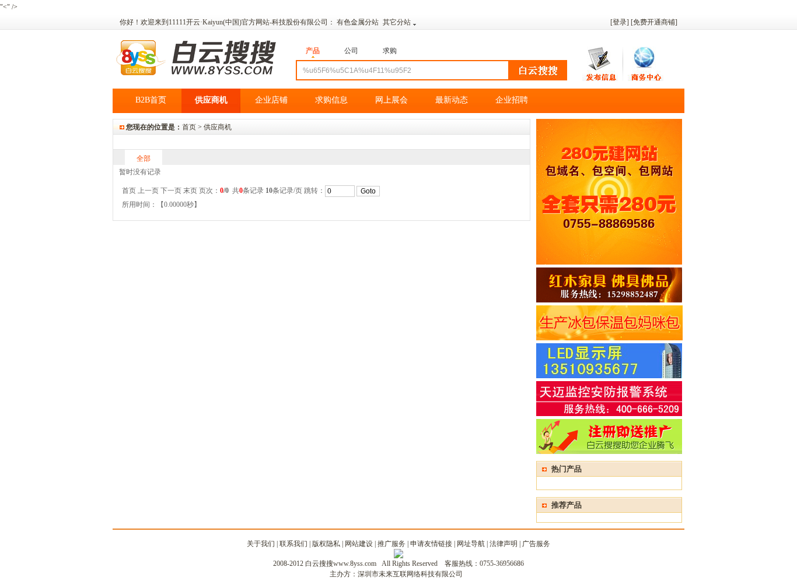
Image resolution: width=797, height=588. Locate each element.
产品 (313, 51)
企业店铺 (271, 100)
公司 (351, 51)
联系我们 (293, 544)
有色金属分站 (358, 22)
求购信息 (331, 100)
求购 (390, 51)
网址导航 (471, 544)
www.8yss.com (354, 563)
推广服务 (391, 544)
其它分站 (397, 22)
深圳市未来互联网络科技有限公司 (410, 574)
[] (654, 22)
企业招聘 (511, 100)
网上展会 (391, 100)
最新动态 (451, 100)
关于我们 (261, 544)
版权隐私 (326, 544)
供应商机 (211, 100)
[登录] (619, 22)
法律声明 (504, 544)
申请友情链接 (431, 544)
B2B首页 (150, 100)
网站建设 (359, 544)
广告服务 (536, 544)
